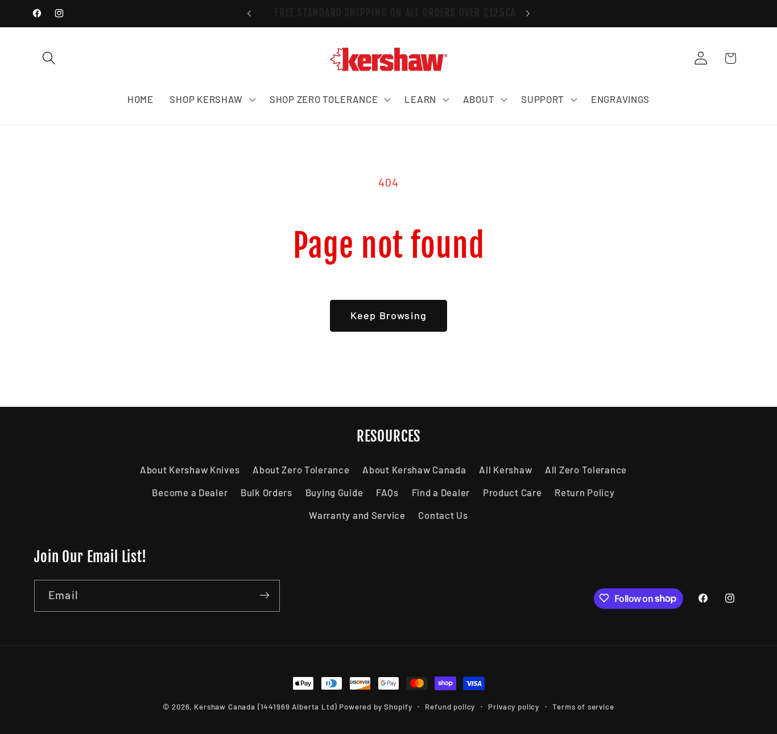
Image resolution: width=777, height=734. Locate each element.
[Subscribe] (264, 595)
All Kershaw (505, 470)
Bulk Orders (266, 492)
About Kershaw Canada (414, 470)
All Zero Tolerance (586, 470)
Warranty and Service (357, 515)
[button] (49, 58)
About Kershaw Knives (189, 470)
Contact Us (443, 515)
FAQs (387, 492)
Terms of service (583, 706)
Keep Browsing (388, 315)
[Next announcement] (527, 14)
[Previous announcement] (249, 14)
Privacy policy (513, 706)
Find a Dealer (441, 492)
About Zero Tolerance (301, 470)
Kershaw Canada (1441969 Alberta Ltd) (265, 706)
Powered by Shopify (375, 706)
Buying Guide (334, 492)
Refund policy (450, 706)
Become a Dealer (190, 492)
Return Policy (584, 492)
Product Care (512, 492)
